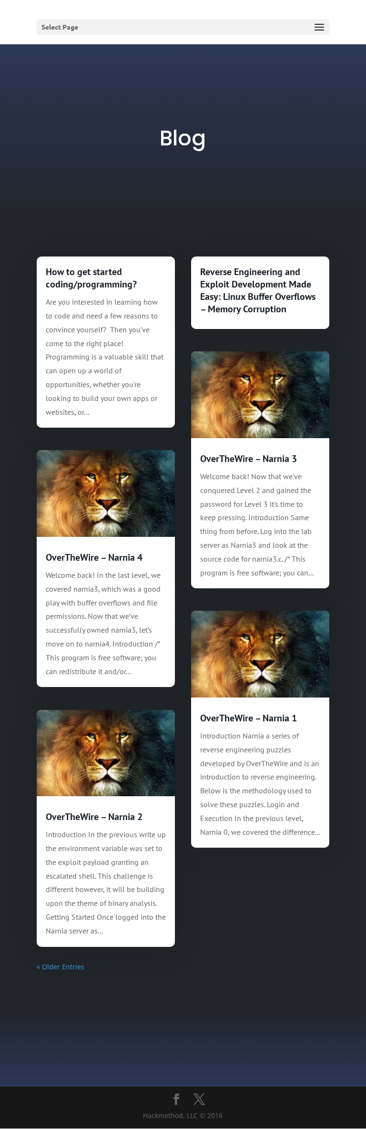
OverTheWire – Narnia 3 (248, 458)
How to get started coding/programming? (91, 278)
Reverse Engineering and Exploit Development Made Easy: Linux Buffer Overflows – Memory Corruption (257, 290)
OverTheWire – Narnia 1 (248, 718)
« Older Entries (60, 966)
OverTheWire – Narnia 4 (94, 557)
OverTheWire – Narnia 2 (94, 817)
